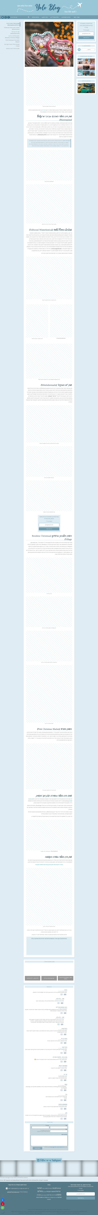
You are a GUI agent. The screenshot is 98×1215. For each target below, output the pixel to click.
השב (65, 994)
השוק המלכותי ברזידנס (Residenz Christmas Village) (12, 36)
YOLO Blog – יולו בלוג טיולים (56, 1209)
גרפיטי (51, 1188)
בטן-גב (54, 1188)
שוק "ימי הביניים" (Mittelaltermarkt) (14, 32)
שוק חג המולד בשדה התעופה (12, 48)
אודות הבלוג (35, 17)
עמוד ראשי (77, 17)
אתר (66, 1129)
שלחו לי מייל (23, 1192)
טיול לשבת (49, 1195)
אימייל (47, 1125)
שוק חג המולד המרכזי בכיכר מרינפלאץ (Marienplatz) (12, 24)
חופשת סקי (44, 1191)
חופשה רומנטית (50, 1191)
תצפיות (49, 1199)
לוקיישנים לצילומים (44, 1195)
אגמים (59, 1188)
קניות (46, 1197)
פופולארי (52, 1197)
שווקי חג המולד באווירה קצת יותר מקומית (11, 45)
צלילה (49, 1197)
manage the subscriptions (56, 1147)
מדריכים (45, 17)
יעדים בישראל (67, 17)
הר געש (47, 1188)
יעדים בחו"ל (55, 17)
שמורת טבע (39, 1197)
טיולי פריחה (54, 1195)
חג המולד (44, 1188)
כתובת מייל (86, 30)
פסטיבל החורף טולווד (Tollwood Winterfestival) (11, 28)
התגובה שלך (64, 1134)
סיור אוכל (55, 1197)
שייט (44, 1197)
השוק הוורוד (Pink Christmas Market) (12, 41)
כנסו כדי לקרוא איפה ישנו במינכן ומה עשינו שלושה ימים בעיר (49, 864)
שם (66, 1125)
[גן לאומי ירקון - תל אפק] (86, 84)
